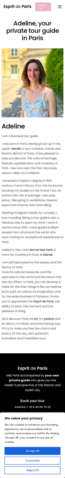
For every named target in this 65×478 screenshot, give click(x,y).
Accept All (32, 451)
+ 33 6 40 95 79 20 (38, 407)
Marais (16, 149)
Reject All (33, 470)
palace (49, 319)
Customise (32, 460)
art (36, 319)
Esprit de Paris (44, 301)
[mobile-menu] (58, 7)
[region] (32, 445)
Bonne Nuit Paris (41, 250)
